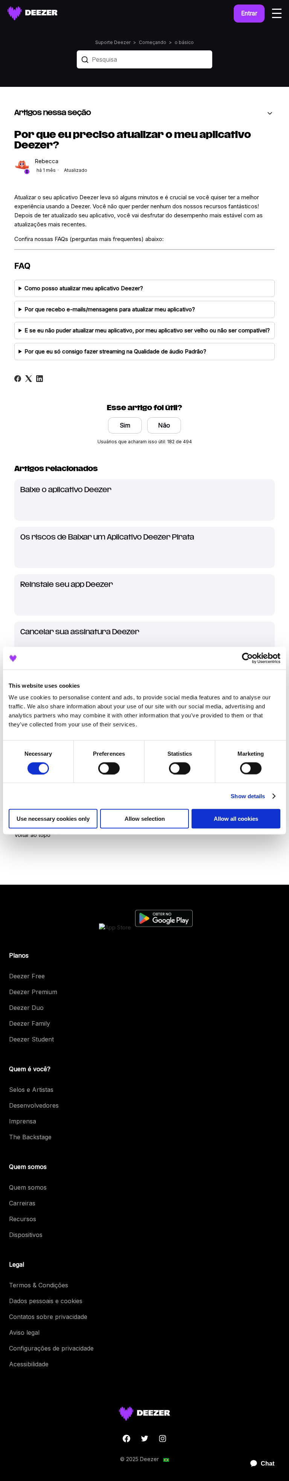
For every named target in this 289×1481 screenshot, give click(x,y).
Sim (125, 425)
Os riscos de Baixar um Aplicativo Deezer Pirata (107, 538)
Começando (152, 42)
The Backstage (30, 1137)
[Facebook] (17, 378)
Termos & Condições (38, 1285)
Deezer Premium (33, 992)
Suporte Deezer (113, 42)
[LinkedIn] (39, 378)
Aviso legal (24, 1332)
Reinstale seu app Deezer (66, 585)
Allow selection (145, 819)
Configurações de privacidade (51, 1348)
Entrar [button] (249, 13)
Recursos (22, 1219)
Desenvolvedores (34, 1105)
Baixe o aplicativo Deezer (65, 490)
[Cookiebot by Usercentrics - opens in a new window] (247, 658)
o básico (184, 42)
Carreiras (22, 1203)
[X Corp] (28, 378)
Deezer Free (27, 976)
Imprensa (22, 1121)
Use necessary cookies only (53, 819)
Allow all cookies (236, 819)
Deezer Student (31, 1039)
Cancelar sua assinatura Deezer (79, 632)
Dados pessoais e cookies (45, 1301)
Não (164, 425)
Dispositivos (26, 1234)
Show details (248, 796)
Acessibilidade (29, 1364)
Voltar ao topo (33, 834)
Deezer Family (29, 1023)
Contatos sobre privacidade (48, 1316)
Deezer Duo (26, 1007)
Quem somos (28, 1187)
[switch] (109, 768)
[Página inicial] (33, 13)
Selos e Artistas (31, 1089)
